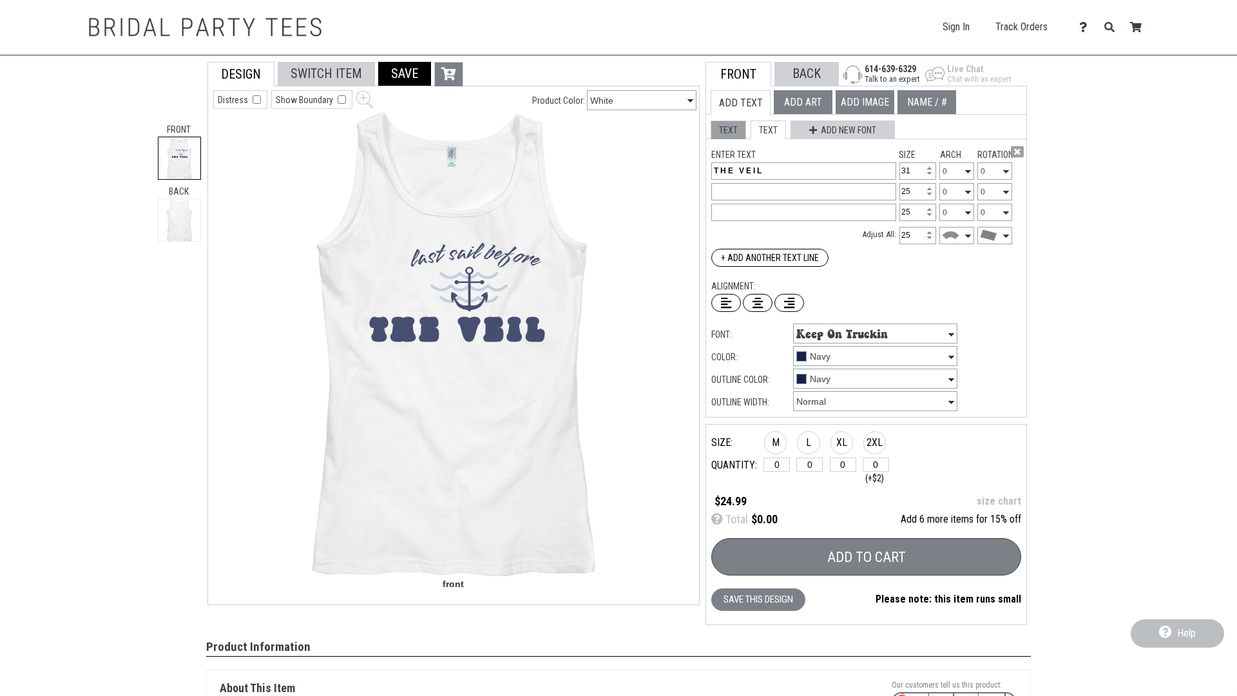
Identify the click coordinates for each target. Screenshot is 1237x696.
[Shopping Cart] (1139, 27)
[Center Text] (757, 303)
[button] (404, 74)
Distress (234, 100)
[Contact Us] (1086, 27)
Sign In (956, 27)
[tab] (179, 158)
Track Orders (1021, 27)
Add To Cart (866, 557)
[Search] (1113, 27)
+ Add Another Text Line (770, 258)
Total (735, 519)
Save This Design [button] (758, 599)
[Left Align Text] (726, 303)
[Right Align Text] (789, 303)
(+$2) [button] (874, 478)
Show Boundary (305, 100)
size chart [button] (999, 501)
